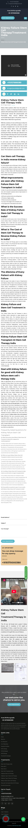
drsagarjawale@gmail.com (15, 3)
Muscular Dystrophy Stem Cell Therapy (10, 783)
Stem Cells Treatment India (7, 771)
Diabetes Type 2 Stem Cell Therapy (9, 778)
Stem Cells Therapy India (6, 764)
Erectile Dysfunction (5, 785)
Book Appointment (7, 18)
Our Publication (4, 744)
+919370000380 (14, 1)
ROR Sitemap (4, 753)
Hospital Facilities (5, 746)
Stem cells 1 (3, 766)
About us (3, 739)
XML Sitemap (4, 748)
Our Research (4, 741)
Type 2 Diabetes (4, 814)
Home (2, 40)
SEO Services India (16, 825)
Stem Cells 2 (4, 768)
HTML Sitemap (4, 751)
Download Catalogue (6, 755)
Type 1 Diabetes (4, 811)
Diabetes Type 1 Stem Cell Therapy (9, 775)
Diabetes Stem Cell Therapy (7, 773)
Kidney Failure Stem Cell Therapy (8, 780)
